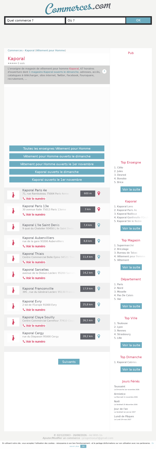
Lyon (120, 326)
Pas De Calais (125, 295)
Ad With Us (95, 435)
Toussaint (126, 387)
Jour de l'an (125, 410)
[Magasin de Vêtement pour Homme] (12, 197)
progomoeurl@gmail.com (97, 438)
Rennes (121, 330)
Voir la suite (131, 189)
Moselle (121, 291)
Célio (120, 167)
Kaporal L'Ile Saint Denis (40, 225)
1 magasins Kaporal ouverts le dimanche (54, 72)
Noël (125, 402)
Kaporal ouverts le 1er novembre (57, 180)
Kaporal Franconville (37, 288)
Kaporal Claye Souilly (38, 317)
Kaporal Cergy (33, 333)
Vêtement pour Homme (50, 50)
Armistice (126, 395)
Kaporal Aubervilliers (38, 238)
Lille (119, 337)
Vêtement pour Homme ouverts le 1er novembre (57, 164)
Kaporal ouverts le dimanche (57, 172)
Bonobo (121, 178)
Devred (121, 174)
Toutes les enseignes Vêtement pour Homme (56, 148)
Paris (120, 284)
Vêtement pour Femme (131, 256)
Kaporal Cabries (126, 362)
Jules (120, 171)
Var (119, 299)
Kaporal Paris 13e (35, 206)
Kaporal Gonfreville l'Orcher (134, 217)
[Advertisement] (78, 38)
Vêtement (123, 260)
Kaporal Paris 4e (34, 190)
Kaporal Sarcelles (35, 269)
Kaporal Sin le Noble (129, 221)
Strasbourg (124, 334)
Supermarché (125, 245)
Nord (120, 288)
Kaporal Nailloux (127, 213)
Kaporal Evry (32, 301)
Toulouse (122, 323)
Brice (120, 182)
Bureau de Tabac (127, 252)
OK (138, 20)
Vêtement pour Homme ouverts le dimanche (56, 156)
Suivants (69, 362)
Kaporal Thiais (33, 254)
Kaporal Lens (125, 206)
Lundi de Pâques (124, 417)
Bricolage (123, 249)
